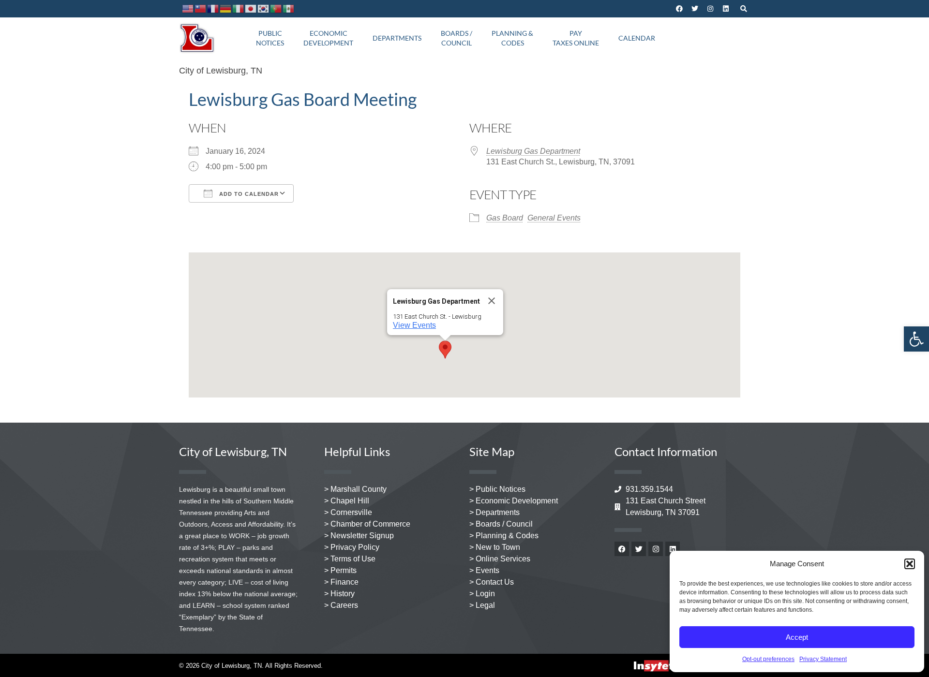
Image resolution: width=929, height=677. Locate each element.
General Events (554, 218)
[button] (909, 564)
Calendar (636, 38)
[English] (188, 8)
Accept (797, 637)
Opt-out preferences (768, 659)
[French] (213, 8)
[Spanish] (289, 8)
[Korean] (263, 8)
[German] (226, 8)
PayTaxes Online (576, 38)
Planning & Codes (512, 38)
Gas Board (504, 218)
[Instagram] (710, 8)
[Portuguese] (276, 8)
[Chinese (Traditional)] (201, 8)
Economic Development (328, 38)
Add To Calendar (248, 194)
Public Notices (270, 38)
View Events (414, 325)
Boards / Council (456, 38)
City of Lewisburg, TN (220, 70)
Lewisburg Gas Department (533, 151)
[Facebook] (679, 8)
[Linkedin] (726, 8)
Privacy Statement (823, 659)
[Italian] (238, 8)
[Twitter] (695, 8)
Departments (397, 38)
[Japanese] (251, 8)
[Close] (491, 300)
